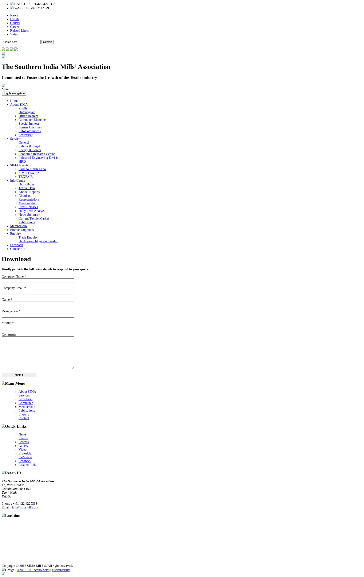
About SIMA (19, 104)
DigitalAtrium (61, 570)
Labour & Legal (29, 146)
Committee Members (32, 119)
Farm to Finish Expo (32, 169)
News (14, 15)
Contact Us (17, 249)
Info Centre (17, 180)
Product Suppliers (22, 230)
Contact (24, 418)
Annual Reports (29, 192)
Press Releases (28, 207)
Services (15, 138)
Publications (27, 222)
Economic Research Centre (37, 154)
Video (14, 34)
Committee (26, 403)
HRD (22, 161)
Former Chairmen (30, 127)
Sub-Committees (30, 131)
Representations (29, 199)
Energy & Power (30, 150)
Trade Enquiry (28, 237)
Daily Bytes (26, 184)
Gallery (15, 23)
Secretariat (25, 135)
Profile (23, 108)
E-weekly (25, 453)
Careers (15, 26)
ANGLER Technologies (33, 570)
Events (14, 19)
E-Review (25, 457)
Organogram (27, 112)
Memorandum (28, 203)
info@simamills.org (25, 507)
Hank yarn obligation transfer (38, 241)
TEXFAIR (26, 176)
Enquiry (15, 233)
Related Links (19, 30)
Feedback (16, 245)
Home (14, 100)
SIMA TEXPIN (29, 173)
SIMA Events (19, 165)
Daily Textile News (31, 211)
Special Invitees (29, 123)
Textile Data (27, 188)
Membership (18, 226)
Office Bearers (28, 116)
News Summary (29, 214)
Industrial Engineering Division (39, 157)
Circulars (25, 195)
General (24, 142)
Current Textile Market (34, 218)
